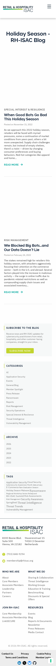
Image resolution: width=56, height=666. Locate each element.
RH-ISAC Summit (15, 496)
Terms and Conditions (16, 657)
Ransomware (12, 398)
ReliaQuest (32, 493)
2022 (8, 462)
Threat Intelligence (15, 419)
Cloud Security (34, 482)
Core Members (10, 581)
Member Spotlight (14, 389)
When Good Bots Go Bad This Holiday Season (25, 117)
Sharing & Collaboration (40, 577)
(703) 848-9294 (16, 554)
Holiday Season (13, 490)
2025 (8, 448)
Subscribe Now (20, 350)
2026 (8, 444)
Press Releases (36, 628)
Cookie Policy (44, 654)
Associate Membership (14, 617)
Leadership (8, 588)
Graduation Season (30, 487)
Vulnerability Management (18, 423)
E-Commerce (12, 487)
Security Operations (15, 410)
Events (9, 381)
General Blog (12, 385)
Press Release (13, 393)
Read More (11, 164)
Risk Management (14, 406)
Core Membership (11, 613)
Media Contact (36, 632)
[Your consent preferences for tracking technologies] (51, 661)
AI (7, 372)
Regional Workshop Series (16, 493)
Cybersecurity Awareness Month (19, 485)
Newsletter (34, 624)
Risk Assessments (33, 496)
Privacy (25, 654)
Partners (7, 592)
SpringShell (11, 502)
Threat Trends (14, 506)
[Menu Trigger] (49, 6)
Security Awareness (32, 499)
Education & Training (39, 588)
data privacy (37, 485)
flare (21, 487)
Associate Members (13, 585)
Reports (10, 402)
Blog (30, 617)
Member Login (43, 657)
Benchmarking (35, 592)
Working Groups (36, 585)
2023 (8, 458)
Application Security (15, 376)
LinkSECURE (8, 621)
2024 (8, 453)
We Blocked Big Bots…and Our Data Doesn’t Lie (26, 247)
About (5, 577)
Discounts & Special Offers (38, 598)
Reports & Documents (40, 621)
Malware (25, 490)
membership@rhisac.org (20, 560)
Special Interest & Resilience (20, 414)
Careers (6, 596)
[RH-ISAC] (22, 530)
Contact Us (7, 654)
